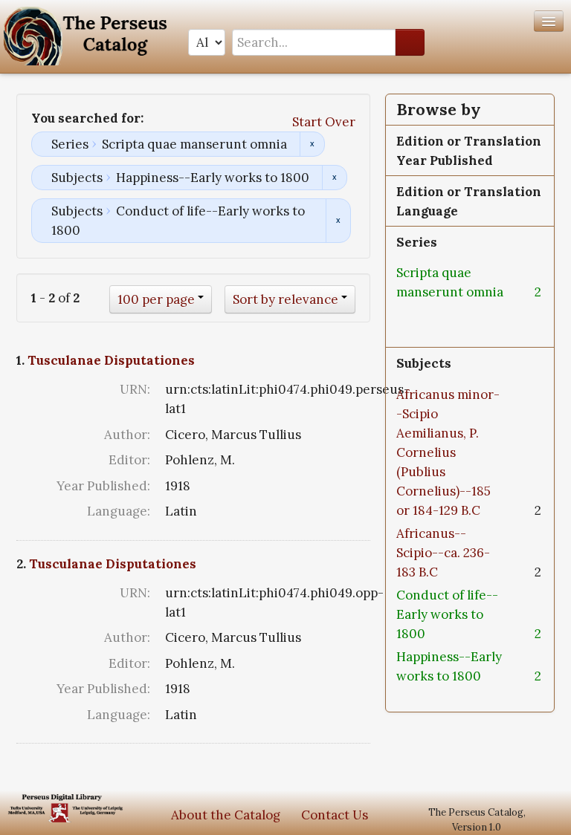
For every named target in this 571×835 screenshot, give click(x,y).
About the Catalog (225, 815)
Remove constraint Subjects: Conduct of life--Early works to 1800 (338, 220)
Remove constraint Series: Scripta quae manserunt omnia (312, 144)
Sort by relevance (285, 299)
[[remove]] (405, 311)
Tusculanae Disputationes (111, 360)
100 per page (156, 299)
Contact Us (334, 815)
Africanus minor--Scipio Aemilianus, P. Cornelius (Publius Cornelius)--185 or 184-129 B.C (448, 452)
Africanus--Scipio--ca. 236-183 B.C (443, 552)
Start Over (323, 122)
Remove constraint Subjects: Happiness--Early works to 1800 (334, 177)
